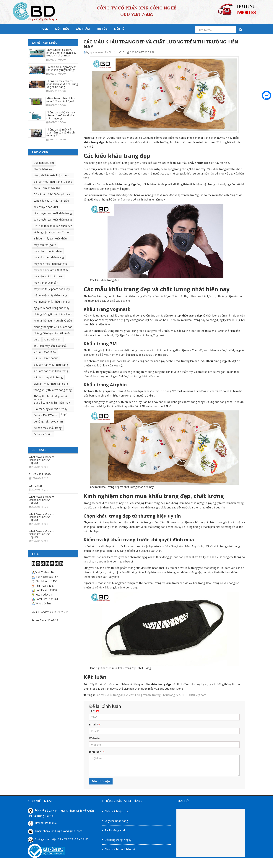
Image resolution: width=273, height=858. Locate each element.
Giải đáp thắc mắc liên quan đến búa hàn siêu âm (53, 226)
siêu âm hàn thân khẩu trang (51, 371)
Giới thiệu (62, 28)
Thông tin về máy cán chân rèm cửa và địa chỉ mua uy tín (60, 132)
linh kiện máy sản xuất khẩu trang (50, 239)
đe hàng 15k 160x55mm (48, 421)
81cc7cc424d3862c (40, 474)
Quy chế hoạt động (116, 821)
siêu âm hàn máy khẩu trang (51, 364)
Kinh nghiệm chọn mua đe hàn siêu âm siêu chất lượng (52, 232)
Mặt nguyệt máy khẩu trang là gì (52, 302)
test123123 (35, 485)
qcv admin (96, 52)
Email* (93, 724)
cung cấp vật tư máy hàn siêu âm (51, 201)
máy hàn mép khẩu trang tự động (50, 264)
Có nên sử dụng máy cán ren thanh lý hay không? (61, 68)
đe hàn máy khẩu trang (47, 428)
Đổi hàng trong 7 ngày (118, 839)
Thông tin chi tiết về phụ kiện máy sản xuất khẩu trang (51, 396)
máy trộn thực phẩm (46, 282)
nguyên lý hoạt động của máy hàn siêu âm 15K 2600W (51, 308)
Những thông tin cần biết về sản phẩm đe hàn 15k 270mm (53, 314)
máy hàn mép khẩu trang (49, 257)
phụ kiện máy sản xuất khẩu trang (50, 346)
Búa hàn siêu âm (44, 162)
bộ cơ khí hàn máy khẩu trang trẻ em (51, 176)
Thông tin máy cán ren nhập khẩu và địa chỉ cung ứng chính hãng (62, 84)
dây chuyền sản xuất (46, 207)
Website (94, 738)
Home (44, 28)
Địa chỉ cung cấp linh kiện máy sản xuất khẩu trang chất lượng (52, 403)
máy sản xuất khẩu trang (48, 276)
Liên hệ (119, 28)
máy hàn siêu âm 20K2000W (51, 270)
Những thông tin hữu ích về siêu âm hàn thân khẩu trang (53, 321)
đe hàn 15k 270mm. (46, 415)
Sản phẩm (83, 28)
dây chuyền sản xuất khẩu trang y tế (53, 220)
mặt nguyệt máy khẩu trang (50, 295)
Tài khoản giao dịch (116, 830)
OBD (37, 339)
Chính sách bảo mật (117, 811)
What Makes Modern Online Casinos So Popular (41, 459)
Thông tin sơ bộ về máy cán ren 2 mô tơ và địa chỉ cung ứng (60, 115)
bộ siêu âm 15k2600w (47, 188)
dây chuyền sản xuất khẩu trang (53, 213)
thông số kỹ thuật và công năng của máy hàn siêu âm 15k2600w (53, 390)
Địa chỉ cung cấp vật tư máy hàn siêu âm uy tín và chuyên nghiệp (51, 409)
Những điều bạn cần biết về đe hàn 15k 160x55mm (52, 333)
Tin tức (102, 28)
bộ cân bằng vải (43, 169)
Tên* (92, 710)
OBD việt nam (52, 339)
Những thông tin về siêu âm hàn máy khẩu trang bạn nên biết (53, 327)
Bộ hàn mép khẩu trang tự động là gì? (53, 182)
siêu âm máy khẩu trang (48, 377)
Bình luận (95, 751)
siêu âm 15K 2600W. (46, 358)
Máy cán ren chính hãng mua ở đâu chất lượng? (60, 100)
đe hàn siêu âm (43, 434)
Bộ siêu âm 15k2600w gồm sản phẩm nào (52, 195)
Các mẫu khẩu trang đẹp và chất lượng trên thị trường (127, 695)
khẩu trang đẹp (171, 695)
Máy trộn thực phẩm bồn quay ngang (52, 289)
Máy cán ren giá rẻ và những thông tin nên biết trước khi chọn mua (61, 52)
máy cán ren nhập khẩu (48, 251)
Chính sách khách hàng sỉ (120, 849)
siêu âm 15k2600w (45, 352)
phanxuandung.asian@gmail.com (62, 831)
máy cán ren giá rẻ (45, 245)
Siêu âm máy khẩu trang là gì (51, 383)
